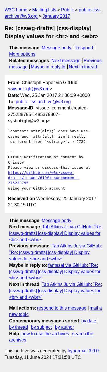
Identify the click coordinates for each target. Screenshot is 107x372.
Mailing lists (44, 9)
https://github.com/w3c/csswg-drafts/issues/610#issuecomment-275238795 (43, 177)
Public (67, 9)
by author (64, 327)
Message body (56, 47)
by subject (41, 327)
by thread (18, 327)
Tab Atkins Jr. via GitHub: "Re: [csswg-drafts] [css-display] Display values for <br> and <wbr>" (55, 233)
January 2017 (56, 16)
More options (22, 54)
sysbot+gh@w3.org (30, 88)
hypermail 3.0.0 (83, 350)
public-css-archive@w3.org (43, 101)
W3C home (16, 9)
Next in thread (83, 66)
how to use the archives (45, 333)
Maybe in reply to (48, 66)
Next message (65, 60)
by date (88, 320)
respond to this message (61, 308)
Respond (83, 47)
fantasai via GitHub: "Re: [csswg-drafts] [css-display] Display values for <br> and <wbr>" (54, 271)
